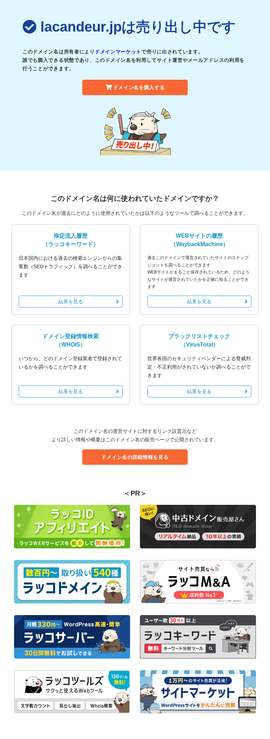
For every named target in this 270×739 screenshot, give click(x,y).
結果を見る (70, 301)
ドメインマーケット (118, 51)
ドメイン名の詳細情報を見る (134, 457)
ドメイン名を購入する (139, 87)
